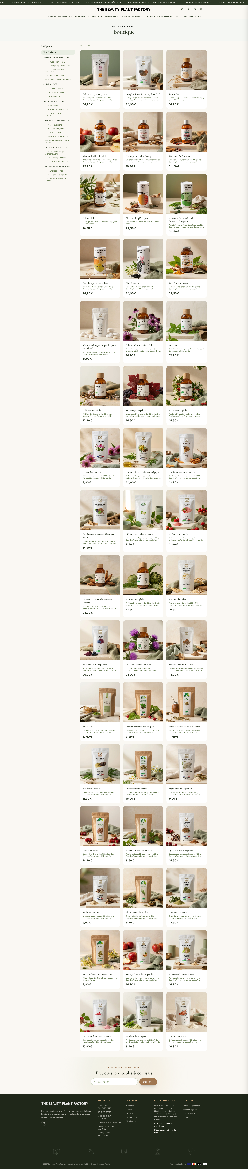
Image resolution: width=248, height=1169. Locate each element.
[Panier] (201, 9)
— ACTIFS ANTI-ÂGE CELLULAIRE (58, 80)
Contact (129, 1113)
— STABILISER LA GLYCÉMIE (56, 175)
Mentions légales (190, 1109)
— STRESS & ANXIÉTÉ (53, 125)
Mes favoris (131, 1121)
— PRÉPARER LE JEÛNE (54, 89)
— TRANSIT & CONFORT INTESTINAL (54, 115)
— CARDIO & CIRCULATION (55, 76)
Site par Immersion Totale (100, 1164)
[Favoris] (194, 9)
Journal (129, 1109)
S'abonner (148, 1081)
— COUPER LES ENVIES (54, 171)
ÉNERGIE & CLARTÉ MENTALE (104, 17)
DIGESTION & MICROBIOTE (132, 17)
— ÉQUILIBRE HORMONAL (55, 62)
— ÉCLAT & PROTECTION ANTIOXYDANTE (54, 153)
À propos (130, 1106)
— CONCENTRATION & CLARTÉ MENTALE (57, 142)
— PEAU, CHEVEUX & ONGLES (56, 162)
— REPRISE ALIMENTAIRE (54, 93)
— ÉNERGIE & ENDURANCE (55, 129)
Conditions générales (191, 1106)
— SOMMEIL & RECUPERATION (56, 137)
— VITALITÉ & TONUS (53, 133)
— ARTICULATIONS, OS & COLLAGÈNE (54, 71)
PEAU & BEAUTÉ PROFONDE (187, 17)
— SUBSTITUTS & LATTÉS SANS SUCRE (57, 180)
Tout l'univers (49, 52)
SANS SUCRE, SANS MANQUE (159, 17)
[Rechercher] (182, 9)
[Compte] (188, 9)
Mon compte (131, 1117)
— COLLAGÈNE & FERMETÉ (55, 158)
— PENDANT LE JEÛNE (54, 97)
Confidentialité (189, 1113)
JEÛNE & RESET (81, 17)
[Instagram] (43, 1123)
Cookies (186, 1117)
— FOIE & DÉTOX (51, 106)
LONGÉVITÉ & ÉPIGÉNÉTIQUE (58, 17)
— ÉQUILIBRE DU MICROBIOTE (56, 110)
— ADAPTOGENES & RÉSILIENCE (57, 66)
